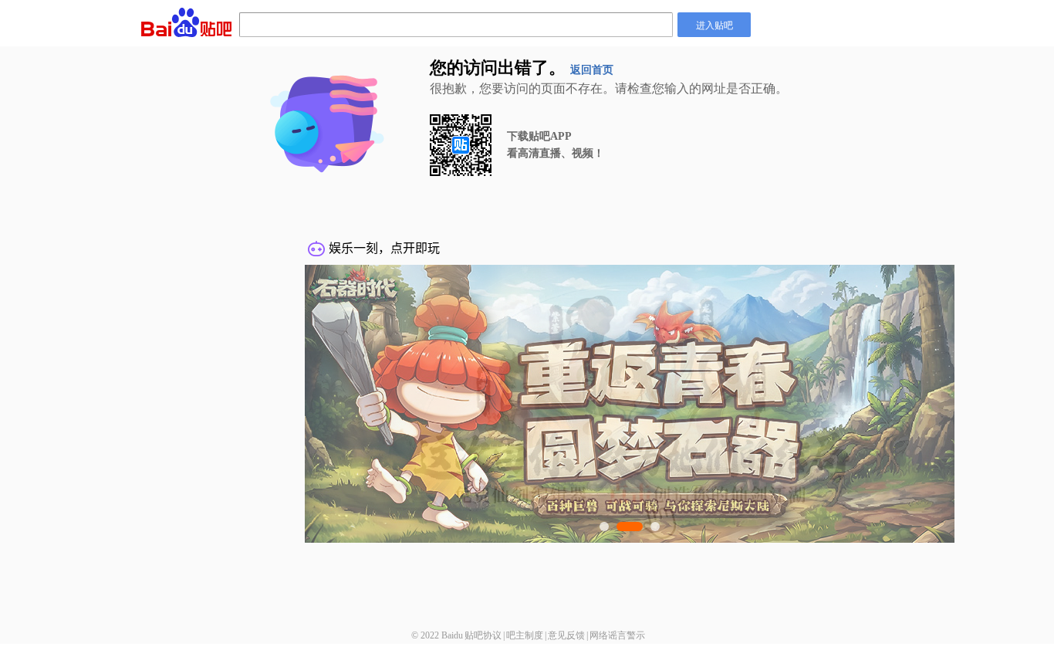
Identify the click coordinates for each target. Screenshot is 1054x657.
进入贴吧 (714, 24)
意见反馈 (566, 635)
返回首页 (591, 70)
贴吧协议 (483, 635)
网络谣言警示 (617, 635)
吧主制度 (524, 635)
